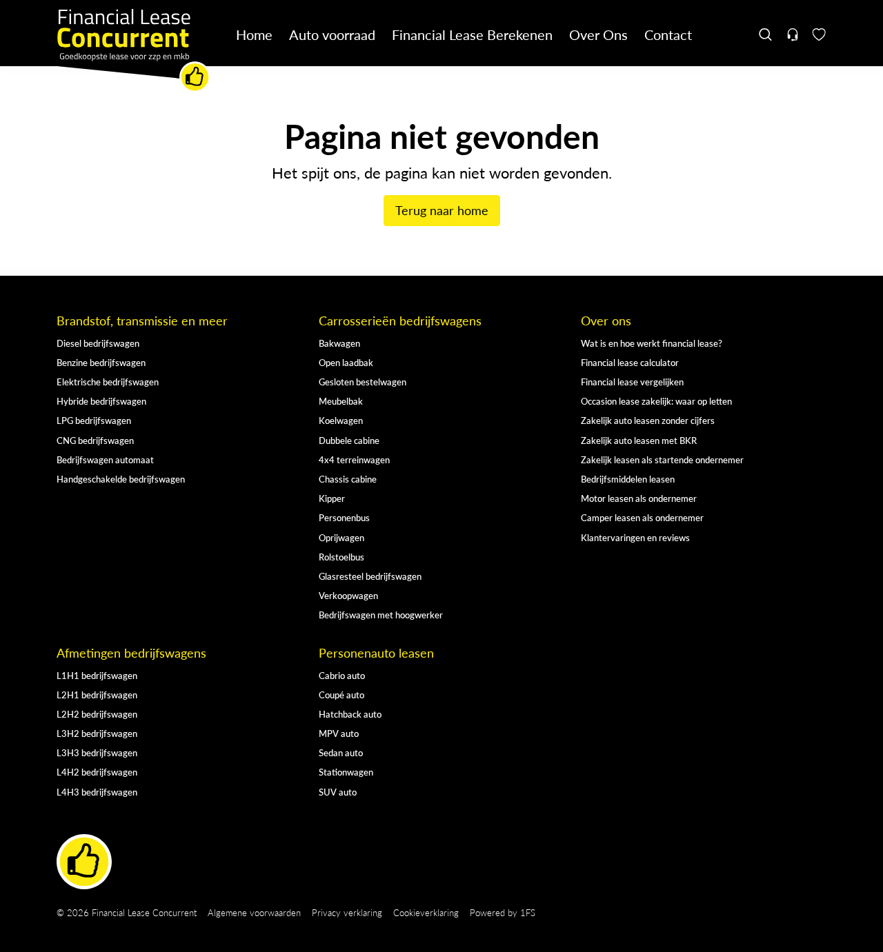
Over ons (606, 320)
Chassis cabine (348, 479)
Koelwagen (341, 420)
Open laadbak (346, 362)
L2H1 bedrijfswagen (97, 694)
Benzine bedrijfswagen (101, 362)
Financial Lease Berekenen (472, 34)
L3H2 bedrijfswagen (97, 733)
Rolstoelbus (341, 557)
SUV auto (338, 792)
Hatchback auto (350, 714)
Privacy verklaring (347, 912)
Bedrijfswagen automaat (105, 459)
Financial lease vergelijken (632, 381)
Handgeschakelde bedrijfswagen (121, 479)
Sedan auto (341, 752)
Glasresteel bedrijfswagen (370, 576)
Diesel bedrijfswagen (98, 343)
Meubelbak (341, 401)
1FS (527, 912)
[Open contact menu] (792, 34)
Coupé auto (341, 694)
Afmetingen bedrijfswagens (131, 653)
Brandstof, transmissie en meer (142, 320)
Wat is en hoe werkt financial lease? (651, 343)
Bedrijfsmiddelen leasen (628, 479)
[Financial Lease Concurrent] (134, 51)
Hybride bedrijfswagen (101, 401)
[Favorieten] (819, 34)
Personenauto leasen (376, 653)
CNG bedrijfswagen (95, 440)
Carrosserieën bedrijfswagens (400, 320)
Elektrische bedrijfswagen (108, 381)
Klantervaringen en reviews (635, 537)
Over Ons (598, 34)
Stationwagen (346, 772)
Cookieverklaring (426, 912)
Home (254, 34)
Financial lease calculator (630, 362)
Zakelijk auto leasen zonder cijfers (648, 420)
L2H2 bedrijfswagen (97, 714)
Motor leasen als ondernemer (639, 498)
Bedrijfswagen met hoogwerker (381, 614)
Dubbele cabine (349, 440)
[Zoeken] (766, 34)
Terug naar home (441, 210)
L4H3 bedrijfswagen (97, 792)
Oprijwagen (341, 537)
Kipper (332, 498)
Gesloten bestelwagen (362, 381)
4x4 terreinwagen (354, 459)
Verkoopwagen (348, 595)
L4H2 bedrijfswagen (97, 772)
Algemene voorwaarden (254, 912)
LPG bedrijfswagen (94, 420)
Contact (668, 34)
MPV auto (339, 733)
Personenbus (344, 517)
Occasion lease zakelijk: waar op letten (656, 401)
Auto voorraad (332, 34)
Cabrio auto (342, 675)
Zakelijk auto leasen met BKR (639, 440)
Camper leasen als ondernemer (642, 517)
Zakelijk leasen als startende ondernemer (662, 459)
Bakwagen (339, 343)
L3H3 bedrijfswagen (97, 752)
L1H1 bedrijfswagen (97, 675)
